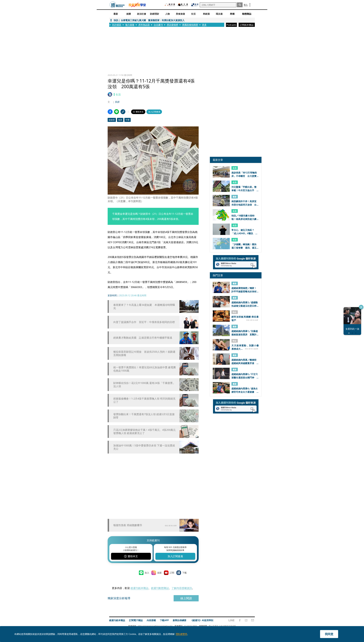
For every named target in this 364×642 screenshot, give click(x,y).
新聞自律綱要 (179, 620)
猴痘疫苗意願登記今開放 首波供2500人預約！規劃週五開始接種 (144, 353)
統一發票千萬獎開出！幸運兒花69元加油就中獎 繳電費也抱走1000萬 (144, 369)
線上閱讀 (186, 598)
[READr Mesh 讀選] (194, 4)
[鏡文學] (183, 5)
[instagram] (246, 620)
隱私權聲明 (181, 634)
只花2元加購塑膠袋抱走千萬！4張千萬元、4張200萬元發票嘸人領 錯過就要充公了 (144, 431)
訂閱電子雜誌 (136, 620)
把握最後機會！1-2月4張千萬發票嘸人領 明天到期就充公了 (144, 400)
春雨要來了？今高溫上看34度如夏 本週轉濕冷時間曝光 (144, 306)
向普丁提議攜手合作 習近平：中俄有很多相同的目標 (144, 322)
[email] (252, 620)
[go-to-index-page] (117, 5)
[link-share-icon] (122, 111)
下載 (184, 572)
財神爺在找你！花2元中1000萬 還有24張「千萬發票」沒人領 (144, 384)
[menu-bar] (249, 5)
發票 (120, 119)
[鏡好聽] (170, 5)
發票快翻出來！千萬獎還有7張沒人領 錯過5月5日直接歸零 (144, 416)
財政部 (112, 119)
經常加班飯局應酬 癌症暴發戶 (245, 318)
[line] (231, 620)
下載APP (164, 620)
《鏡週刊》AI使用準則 (201, 620)
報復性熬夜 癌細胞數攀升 (127, 525)
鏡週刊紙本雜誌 (139, 588)
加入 (147, 572)
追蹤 (159, 572)
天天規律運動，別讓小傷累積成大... (245, 347)
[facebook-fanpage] (239, 620)
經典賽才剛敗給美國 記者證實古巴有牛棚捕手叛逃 (142, 337)
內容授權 (151, 620)
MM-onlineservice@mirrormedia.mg (155, 626)
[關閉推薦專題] (361, 307)
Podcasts (231, 24)
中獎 (128, 119)
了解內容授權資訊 (181, 588)
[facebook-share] (110, 111)
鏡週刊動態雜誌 (160, 588)
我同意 (329, 634)
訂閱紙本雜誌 (247, 24)
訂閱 (172, 572)
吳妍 (117, 101)
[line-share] (116, 111)
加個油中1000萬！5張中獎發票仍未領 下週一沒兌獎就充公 (144, 447)
